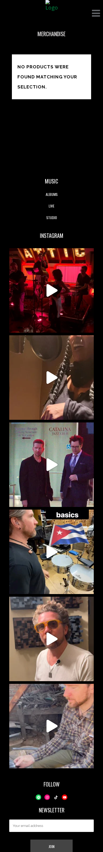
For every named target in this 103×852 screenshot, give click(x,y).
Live (51, 206)
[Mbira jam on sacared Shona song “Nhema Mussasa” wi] (51, 726)
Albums (52, 194)
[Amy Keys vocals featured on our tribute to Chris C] (51, 377)
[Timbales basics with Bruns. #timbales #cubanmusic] (51, 552)
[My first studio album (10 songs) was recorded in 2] (51, 464)
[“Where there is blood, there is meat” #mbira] (51, 639)
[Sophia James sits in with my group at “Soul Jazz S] (51, 290)
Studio (51, 217)
